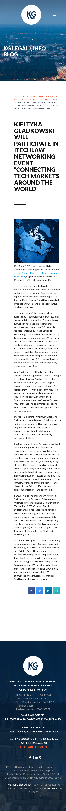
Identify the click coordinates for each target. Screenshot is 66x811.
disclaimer (25, 785)
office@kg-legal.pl (33, 746)
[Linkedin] (26, 757)
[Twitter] (30, 757)
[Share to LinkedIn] (48, 593)
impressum (11, 785)
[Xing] (40, 757)
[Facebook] (33, 757)
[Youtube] (36, 757)
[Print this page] (56, 593)
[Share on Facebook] (31, 593)
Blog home (20, 96)
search (45, 33)
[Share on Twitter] (39, 593)
